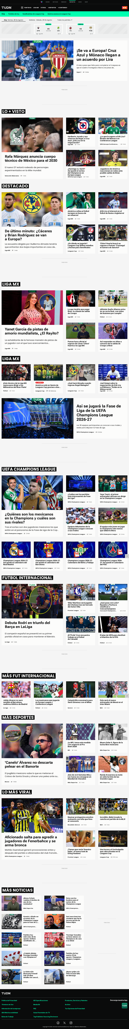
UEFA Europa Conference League (108, 144)
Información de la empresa (11, 1008)
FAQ (34, 1008)
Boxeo (7, 782)
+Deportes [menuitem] (52, 7)
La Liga (7, 642)
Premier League (73, 610)
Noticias (55, 2)
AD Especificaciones (40, 1000)
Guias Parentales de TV (41, 1012)
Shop (86, 2)
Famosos (63, 2)
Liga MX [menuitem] (36, 7)
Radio (80, 2)
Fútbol (102, 317)
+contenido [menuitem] (62, 7)
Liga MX (70, 144)
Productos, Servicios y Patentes (76, 1000)
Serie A (70, 708)
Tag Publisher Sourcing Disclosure (45, 1016)
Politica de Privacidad (9, 1000)
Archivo (67, 1004)
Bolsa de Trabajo (8, 1016)
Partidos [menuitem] (27, 7)
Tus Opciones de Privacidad (75, 1008)
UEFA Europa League (75, 177)
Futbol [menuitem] (43, 7)
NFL (69, 750)
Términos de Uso (7, 1004)
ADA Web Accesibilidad (10, 1012)
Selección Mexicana (12, 176)
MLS (101, 708)
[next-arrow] (127, 379)
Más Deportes (72, 782)
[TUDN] (7, 7)
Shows (48, 2)
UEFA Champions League (13, 533)
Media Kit (36, 1004)
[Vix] (124, 7)
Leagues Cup (72, 251)
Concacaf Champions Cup (107, 611)
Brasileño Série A (74, 825)
